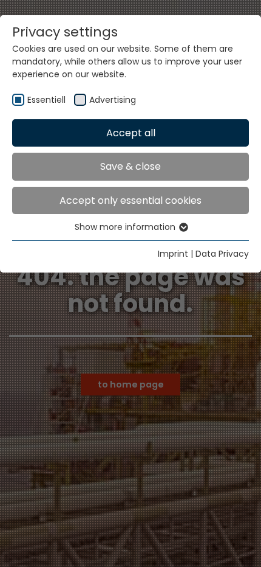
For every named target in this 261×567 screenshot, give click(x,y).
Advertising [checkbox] (112, 100)
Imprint (173, 254)
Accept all (130, 133)
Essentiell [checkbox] (46, 100)
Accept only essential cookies (130, 200)
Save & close (130, 166)
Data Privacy (222, 254)
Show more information (126, 227)
